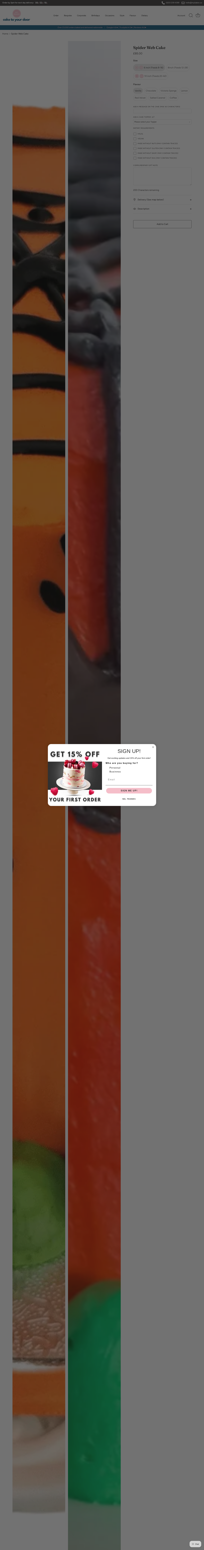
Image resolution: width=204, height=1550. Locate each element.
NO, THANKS (129, 799)
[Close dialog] (153, 747)
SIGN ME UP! (129, 790)
